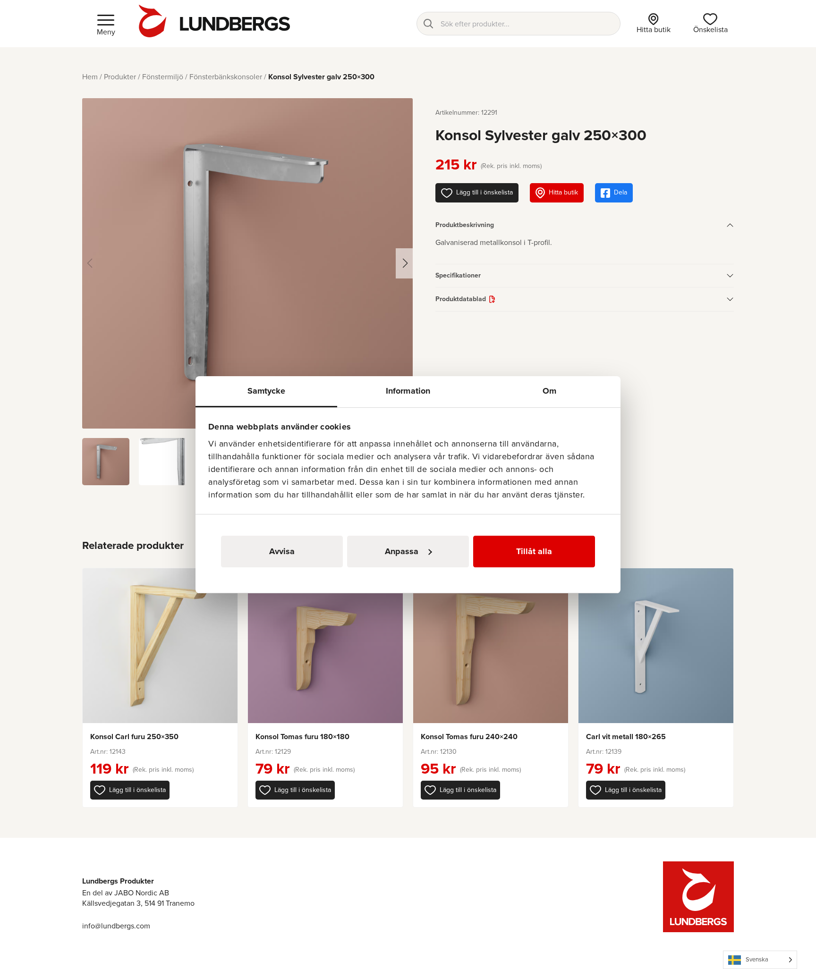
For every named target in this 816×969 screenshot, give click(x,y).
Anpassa (401, 551)
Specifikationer (458, 275)
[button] (130, 790)
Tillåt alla (534, 551)
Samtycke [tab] (266, 391)
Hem (90, 76)
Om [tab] (549, 391)
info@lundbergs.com (116, 925)
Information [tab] (408, 391)
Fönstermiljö (162, 76)
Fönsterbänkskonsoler (225, 76)
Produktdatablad (460, 299)
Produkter (120, 76)
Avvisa (282, 551)
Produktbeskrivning (464, 225)
